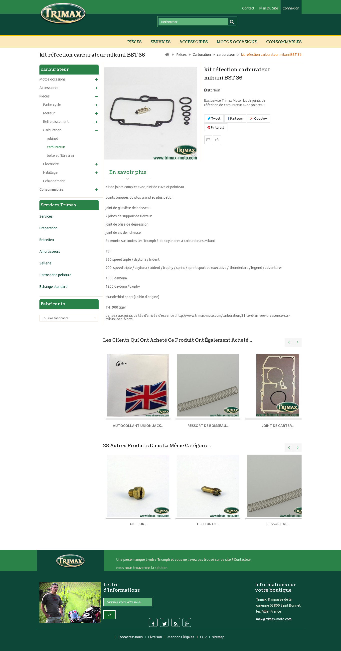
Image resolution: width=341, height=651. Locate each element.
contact (248, 8)
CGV (203, 637)
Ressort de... (278, 524)
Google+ (260, 118)
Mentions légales (181, 637)
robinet (52, 139)
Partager (236, 118)
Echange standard (53, 287)
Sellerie (45, 263)
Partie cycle (52, 105)
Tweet (215, 118)
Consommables (284, 42)
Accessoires (193, 42)
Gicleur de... (208, 524)
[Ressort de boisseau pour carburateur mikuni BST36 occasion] (207, 385)
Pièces (134, 42)
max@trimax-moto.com (274, 619)
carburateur (56, 147)
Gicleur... (138, 524)
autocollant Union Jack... (138, 426)
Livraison (155, 637)
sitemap (218, 637)
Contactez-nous (131, 637)
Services (160, 42)
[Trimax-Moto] (63, 13)
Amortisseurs (49, 251)
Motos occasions (237, 42)
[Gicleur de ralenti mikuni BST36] (208, 485)
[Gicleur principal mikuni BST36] (138, 485)
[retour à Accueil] (167, 55)
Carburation (52, 130)
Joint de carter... (278, 426)
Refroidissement (56, 122)
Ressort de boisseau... (207, 426)
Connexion (291, 8)
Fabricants (53, 304)
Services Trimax (59, 205)
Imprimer (217, 139)
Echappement (54, 181)
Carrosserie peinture (55, 275)
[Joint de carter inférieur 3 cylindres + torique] (277, 385)
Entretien (46, 240)
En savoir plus (128, 172)
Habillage (50, 172)
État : (208, 90)
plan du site (268, 8)
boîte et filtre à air (60, 156)
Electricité (51, 164)
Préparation (48, 228)
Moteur (49, 113)
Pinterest (217, 127)
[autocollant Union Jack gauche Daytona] (138, 385)
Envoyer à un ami (208, 139)
